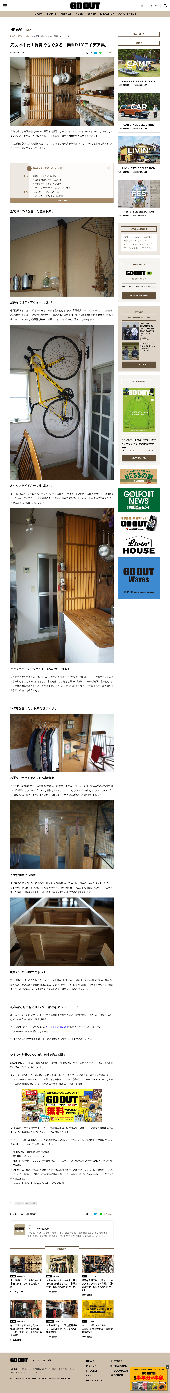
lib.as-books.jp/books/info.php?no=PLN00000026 (37, 1183)
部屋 (34, 1203)
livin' (27, 36)
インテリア (19, 1203)
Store (91, 14)
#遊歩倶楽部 (147, 237)
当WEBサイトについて (19, 1372)
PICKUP (51, 14)
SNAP (79, 14)
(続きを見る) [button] (100, 1236)
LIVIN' (28, 30)
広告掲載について (40, 1369)
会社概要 (13, 1369)
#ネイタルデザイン (131, 248)
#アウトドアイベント (143, 241)
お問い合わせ (25, 1369)
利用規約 (52, 1369)
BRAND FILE (94, 1380)
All (29, 11)
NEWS (20, 36)
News (38, 14)
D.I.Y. (27, 1203)
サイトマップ (36, 1372)
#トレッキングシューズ (142, 244)
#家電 (126, 237)
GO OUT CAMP (127, 14)
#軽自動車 (128, 241)
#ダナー (127, 244)
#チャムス (136, 237)
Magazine (107, 14)
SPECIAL (66, 14)
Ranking (138, 11)
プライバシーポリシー (67, 1369)
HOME (12, 36)
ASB (46, 1127)
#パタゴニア (147, 248)
